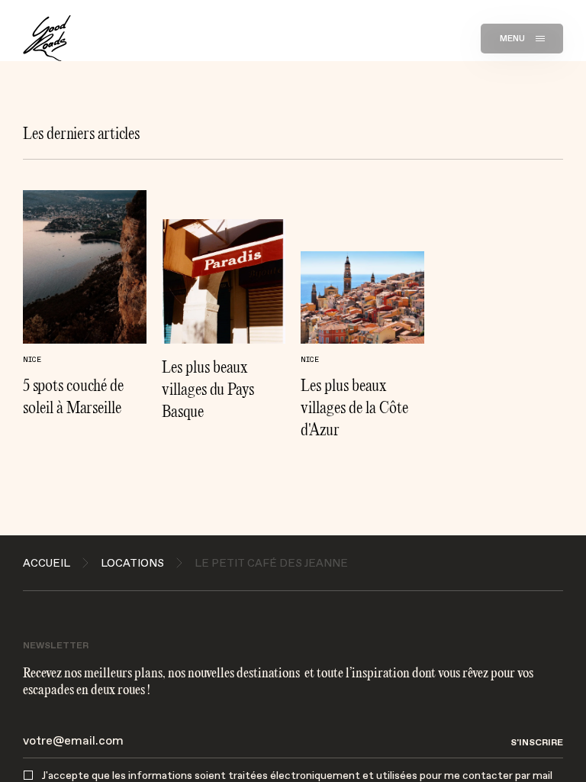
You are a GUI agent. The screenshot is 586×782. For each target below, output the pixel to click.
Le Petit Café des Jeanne (271, 563)
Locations (132, 563)
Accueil (46, 563)
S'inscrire (536, 740)
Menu (512, 38)
